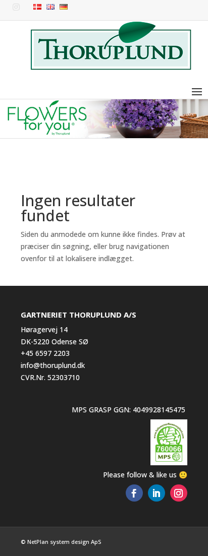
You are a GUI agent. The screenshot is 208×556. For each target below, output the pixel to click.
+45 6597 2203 (45, 353)
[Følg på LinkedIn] (156, 493)
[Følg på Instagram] (178, 493)
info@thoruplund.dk (53, 365)
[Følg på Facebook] (134, 493)
